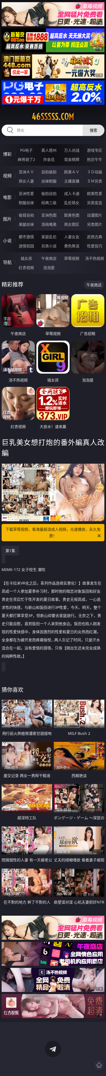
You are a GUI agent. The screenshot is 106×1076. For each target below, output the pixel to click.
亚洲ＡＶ (26, 171)
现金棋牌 (71, 159)
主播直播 (71, 181)
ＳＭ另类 (94, 181)
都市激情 (26, 236)
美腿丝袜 (26, 224)
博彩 (7, 154)
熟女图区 (71, 224)
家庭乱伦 (49, 236)
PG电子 (26, 150)
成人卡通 (71, 193)
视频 (7, 176)
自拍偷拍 (49, 171)
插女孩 (26, 258)
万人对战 (71, 150)
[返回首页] (98, 1065)
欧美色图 (71, 215)
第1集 (10, 550)
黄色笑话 (71, 245)
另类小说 (49, 245)
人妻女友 (71, 236)
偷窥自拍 (26, 215)
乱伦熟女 (71, 202)
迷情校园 (26, 245)
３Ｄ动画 (94, 171)
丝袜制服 (49, 181)
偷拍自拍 (49, 193)
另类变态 (94, 202)
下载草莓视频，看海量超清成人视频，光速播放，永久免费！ (53, 532)
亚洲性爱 (26, 193)
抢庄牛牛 (94, 159)
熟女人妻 (26, 181)
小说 (7, 241)
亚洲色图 (49, 215)
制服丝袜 (26, 202)
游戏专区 (94, 150)
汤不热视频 (94, 258)
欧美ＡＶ (71, 171)
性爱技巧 (94, 245)
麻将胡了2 (26, 159)
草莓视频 (71, 258)
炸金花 (49, 159)
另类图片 (94, 224)
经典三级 (49, 202)
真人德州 (49, 150)
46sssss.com (53, 116)
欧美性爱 (94, 193)
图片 (7, 219)
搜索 (93, 130)
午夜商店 (49, 258)
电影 (7, 197)
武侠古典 (94, 236)
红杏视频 (26, 267)
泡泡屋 (49, 267)
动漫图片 (94, 215)
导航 (7, 262)
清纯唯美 (49, 224)
